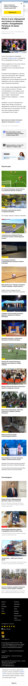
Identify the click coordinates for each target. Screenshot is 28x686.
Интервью (4, 606)
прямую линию (13, 58)
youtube (4, 626)
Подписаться (12, 12)
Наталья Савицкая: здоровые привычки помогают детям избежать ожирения (13, 586)
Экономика (17, 604)
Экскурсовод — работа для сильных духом (12, 557)
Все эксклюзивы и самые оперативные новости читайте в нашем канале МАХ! (15, 133)
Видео (3, 613)
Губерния (16, 613)
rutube (11, 626)
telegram (7, 626)
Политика (16, 601)
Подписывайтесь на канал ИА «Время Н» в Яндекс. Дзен (14, 145)
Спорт (15, 608)
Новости (4, 601)
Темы (3, 611)
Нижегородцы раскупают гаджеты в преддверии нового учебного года (12, 529)
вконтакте (2, 626)
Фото (3, 608)
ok (9, 626)
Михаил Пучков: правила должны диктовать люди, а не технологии (11, 498)
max (14, 626)
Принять (14, 683)
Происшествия (17, 615)
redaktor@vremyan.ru (9, 665)
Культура (16, 611)
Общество (16, 606)
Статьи (3, 604)
